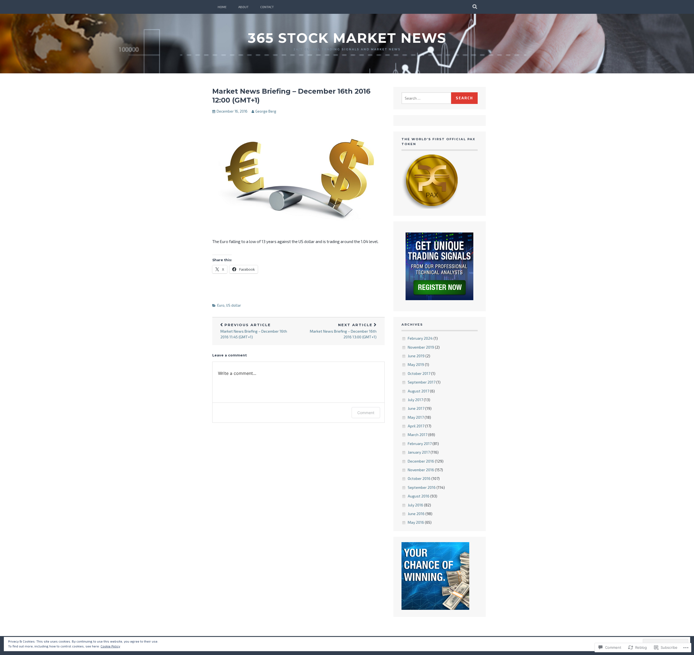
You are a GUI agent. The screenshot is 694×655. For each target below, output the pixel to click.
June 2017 (416, 408)
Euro (220, 305)
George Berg (265, 111)
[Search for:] (426, 98)
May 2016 (416, 522)
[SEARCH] (475, 7)
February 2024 (420, 338)
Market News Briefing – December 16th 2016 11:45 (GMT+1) (253, 331)
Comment (365, 412)
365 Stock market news (347, 38)
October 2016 (419, 478)
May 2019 (416, 364)
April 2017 (416, 426)
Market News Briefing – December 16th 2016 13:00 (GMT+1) (343, 331)
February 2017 (420, 443)
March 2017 (417, 434)
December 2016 (421, 461)
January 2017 (419, 452)
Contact (267, 7)
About (243, 7)
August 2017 (418, 391)
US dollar (233, 305)
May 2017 (416, 417)
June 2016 (416, 513)
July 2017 (415, 399)
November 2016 (421, 469)
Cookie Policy (110, 646)
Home (222, 7)
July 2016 (415, 505)
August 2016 (418, 496)
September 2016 (422, 487)
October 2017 (419, 373)
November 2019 (421, 347)
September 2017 (421, 382)
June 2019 (416, 355)
